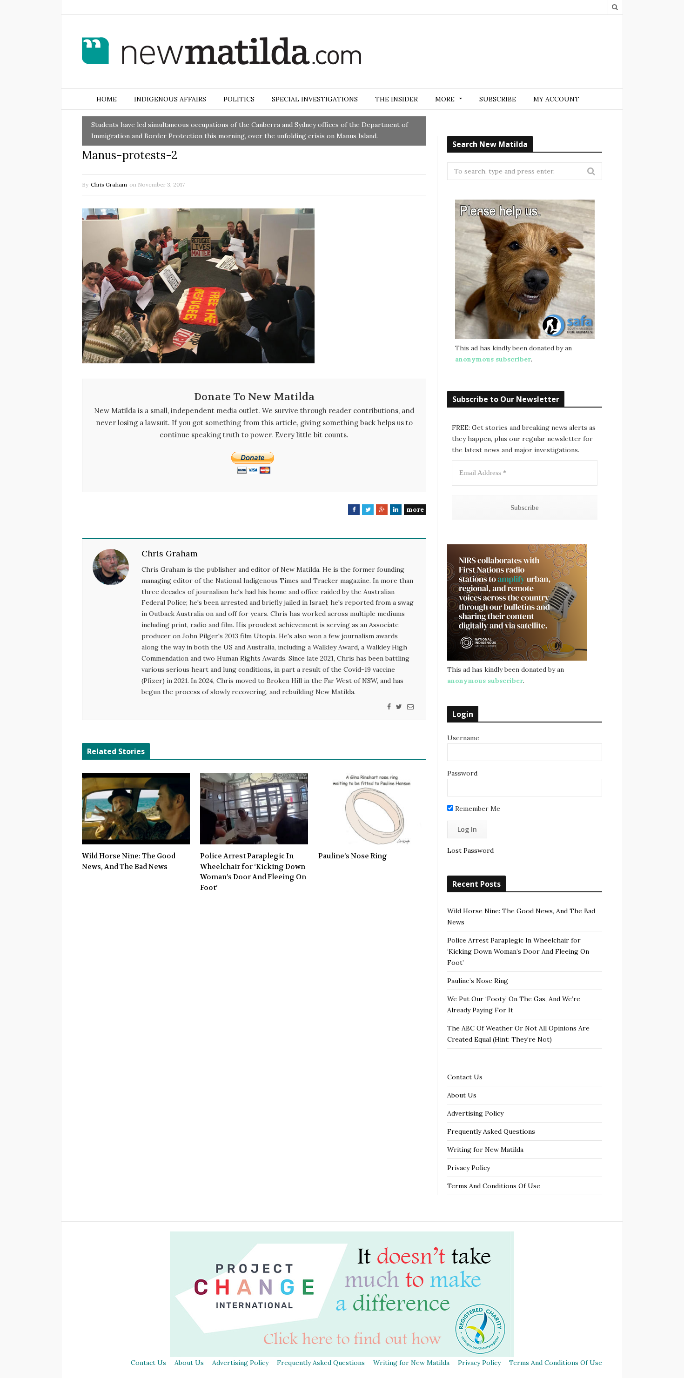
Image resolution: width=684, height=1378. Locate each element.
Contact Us (465, 1077)
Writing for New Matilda (485, 1149)
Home (106, 99)
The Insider (396, 99)
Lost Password (470, 850)
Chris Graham (109, 184)
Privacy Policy (468, 1168)
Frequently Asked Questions (491, 1131)
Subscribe (497, 99)
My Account (556, 99)
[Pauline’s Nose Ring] (372, 808)
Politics (239, 99)
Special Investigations (315, 99)
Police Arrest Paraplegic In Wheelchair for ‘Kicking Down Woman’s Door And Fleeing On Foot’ (253, 871)
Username (463, 738)
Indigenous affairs (170, 99)
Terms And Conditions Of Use (493, 1186)
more (415, 509)
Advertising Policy (475, 1113)
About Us (461, 1095)
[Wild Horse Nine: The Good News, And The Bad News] (136, 808)
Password (462, 773)
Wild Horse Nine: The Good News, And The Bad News (128, 861)
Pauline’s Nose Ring (352, 856)
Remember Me (476, 808)
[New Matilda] (221, 52)
